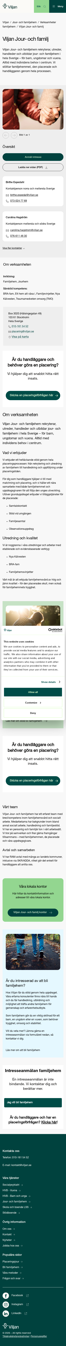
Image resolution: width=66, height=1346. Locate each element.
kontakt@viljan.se (21, 1165)
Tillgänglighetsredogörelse (16, 1336)
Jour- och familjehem (24, 22)
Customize (31, 702)
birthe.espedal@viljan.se (24, 195)
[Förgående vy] (6, 135)
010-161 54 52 (20, 326)
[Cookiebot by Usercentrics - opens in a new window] (48, 630)
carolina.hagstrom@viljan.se (26, 230)
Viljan (6, 22)
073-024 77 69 (18, 201)
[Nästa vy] (14, 135)
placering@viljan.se (23, 332)
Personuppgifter (39, 1336)
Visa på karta (20, 336)
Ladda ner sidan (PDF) (30, 167)
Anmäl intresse (33, 157)
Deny (33, 713)
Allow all (33, 692)
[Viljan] (10, 6)
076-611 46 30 (18, 236)
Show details (48, 682)
